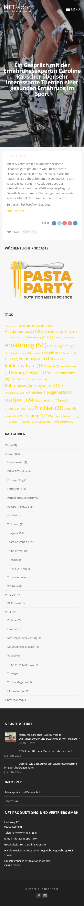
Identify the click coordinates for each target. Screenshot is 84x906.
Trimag (11, 559)
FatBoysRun (14, 489)
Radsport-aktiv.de (18, 506)
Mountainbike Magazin (21, 647)
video (70, 408)
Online (9, 454)
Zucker (28, 421)
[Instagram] (45, 895)
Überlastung (45, 421)
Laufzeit (12, 629)
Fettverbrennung (19, 353)
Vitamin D (12, 416)
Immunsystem (36, 358)
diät (50, 337)
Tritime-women (16, 577)
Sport (23, 399)
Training (12, 409)
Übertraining (65, 421)
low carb (18, 379)
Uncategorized (14, 700)
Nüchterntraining (16, 393)
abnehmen (13, 326)
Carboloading (16, 337)
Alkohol (28, 326)
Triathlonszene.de (18, 542)
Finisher (12, 620)
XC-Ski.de (13, 586)
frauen (35, 353)
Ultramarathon (16, 691)
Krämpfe (52, 366)
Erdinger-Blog (15, 480)
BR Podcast (14, 603)
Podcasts (10, 595)
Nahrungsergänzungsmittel (34, 385)
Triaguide (13, 533)
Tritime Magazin (17, 682)
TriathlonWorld (16, 551)
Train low (27, 408)
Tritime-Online (16, 568)
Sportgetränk (46, 400)
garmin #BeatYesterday (21, 498)
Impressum (12, 801)
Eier (59, 337)
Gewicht (69, 353)
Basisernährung (54, 331)
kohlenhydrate (25, 365)
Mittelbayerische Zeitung (22, 638)
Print (8, 612)
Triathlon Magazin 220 (20, 664)
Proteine (37, 392)
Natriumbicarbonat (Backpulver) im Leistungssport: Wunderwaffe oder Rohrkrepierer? (49, 737)
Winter (15, 421)
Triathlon (29, 232)
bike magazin (15, 462)
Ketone (59, 359)
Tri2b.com (13, 524)
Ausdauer (44, 326)
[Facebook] (38, 895)
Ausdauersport (22, 331)
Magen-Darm (37, 379)
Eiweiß (69, 337)
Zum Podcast (15, 211)
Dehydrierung (35, 337)
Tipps (63, 400)
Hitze (11, 358)
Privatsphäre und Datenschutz (23, 792)
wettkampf (34, 416)
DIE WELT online (17, 471)
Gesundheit (52, 353)
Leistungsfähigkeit (29, 372)
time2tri (12, 515)
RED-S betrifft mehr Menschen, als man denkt (46, 751)
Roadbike (13, 655)
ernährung (25, 345)
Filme (8, 445)
